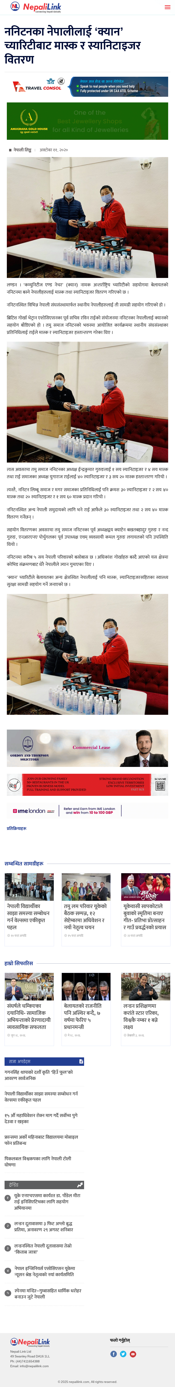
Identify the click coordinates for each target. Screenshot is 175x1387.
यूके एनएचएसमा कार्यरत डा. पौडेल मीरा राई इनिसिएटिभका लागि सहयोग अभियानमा (47, 1202)
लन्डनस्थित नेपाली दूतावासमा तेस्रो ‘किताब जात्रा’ (43, 1249)
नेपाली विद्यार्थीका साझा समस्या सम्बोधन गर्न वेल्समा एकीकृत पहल (28, 917)
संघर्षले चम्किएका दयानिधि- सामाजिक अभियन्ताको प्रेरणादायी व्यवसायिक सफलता (29, 1017)
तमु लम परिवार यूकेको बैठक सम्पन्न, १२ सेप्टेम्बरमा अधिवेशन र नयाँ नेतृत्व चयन (85, 917)
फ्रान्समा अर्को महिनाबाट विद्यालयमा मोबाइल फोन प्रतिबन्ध (41, 1140)
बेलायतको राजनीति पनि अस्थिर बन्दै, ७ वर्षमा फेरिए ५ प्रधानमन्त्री (83, 1017)
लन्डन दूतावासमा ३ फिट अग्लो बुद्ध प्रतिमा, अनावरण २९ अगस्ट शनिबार (43, 1227)
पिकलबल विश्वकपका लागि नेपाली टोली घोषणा (38, 1162)
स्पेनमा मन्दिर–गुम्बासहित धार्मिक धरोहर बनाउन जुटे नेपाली (48, 1294)
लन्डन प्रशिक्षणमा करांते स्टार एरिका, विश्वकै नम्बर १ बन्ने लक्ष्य (141, 1017)
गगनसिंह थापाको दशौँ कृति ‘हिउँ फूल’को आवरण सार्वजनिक (39, 1075)
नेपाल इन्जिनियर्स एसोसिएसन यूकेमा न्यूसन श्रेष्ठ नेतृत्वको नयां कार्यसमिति (45, 1272)
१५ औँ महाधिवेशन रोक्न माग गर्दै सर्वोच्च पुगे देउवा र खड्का (41, 1119)
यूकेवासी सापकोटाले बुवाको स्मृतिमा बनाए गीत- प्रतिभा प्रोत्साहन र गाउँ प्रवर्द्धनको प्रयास (145, 917)
